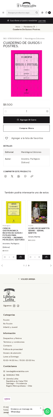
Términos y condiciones (13, 342)
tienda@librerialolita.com (17, 371)
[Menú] (3, 13)
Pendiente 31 (29, 27)
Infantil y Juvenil (10, 327)
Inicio (18, 27)
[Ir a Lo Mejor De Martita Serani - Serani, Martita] (39, 212)
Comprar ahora (26, 128)
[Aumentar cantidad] (47, 111)
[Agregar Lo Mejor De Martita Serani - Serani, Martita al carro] (46, 257)
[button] (26, 279)
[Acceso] (42, 13)
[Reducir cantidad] (5, 111)
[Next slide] (50, 265)
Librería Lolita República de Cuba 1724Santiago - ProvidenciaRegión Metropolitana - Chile (19, 382)
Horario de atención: (12, 353)
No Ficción (8, 323)
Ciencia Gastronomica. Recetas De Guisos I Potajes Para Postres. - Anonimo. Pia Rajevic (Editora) (13, 234)
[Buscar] (36, 12)
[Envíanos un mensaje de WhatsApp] (47, 411)
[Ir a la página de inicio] (26, 4)
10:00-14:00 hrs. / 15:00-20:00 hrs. (19, 360)
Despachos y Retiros (12, 338)
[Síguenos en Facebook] (18, 305)
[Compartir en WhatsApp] (18, 176)
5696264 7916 (12, 375)
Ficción (6, 320)
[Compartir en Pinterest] (25, 176)
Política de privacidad (13, 349)
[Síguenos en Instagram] (14, 305)
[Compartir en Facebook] (5, 176)
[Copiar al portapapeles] (32, 176)
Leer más (42, 21)
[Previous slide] (3, 265)
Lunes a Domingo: (11, 356)
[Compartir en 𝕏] (12, 176)
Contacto (7, 345)
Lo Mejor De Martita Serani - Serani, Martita (38, 230)
